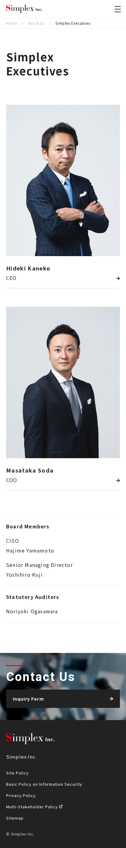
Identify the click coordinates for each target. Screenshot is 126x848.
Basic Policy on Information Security (44, 784)
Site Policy (17, 773)
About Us (36, 23)
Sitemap (15, 818)
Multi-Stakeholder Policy (32, 807)
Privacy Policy (21, 795)
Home (11, 23)
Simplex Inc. (24, 9)
